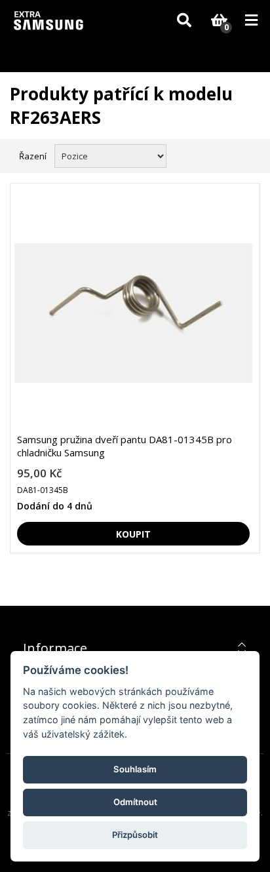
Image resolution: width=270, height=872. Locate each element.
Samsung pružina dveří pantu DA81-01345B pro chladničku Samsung (124, 446)
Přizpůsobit (135, 834)
